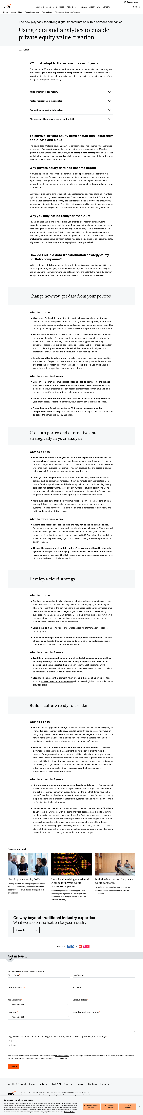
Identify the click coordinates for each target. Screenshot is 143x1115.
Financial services (32, 12)
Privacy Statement (62, 1055)
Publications (47, 12)
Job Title (78, 987)
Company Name (16, 987)
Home (5, 12)
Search (136, 6)
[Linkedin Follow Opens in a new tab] (68, 947)
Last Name (79, 975)
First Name (14, 975)
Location (13, 1011)
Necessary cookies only (109, 1107)
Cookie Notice (69, 1112)
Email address (80, 999)
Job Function (15, 999)
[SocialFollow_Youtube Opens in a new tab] (80, 947)
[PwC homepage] (7, 6)
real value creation (60, 197)
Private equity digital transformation (67, 12)
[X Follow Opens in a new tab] (76, 947)
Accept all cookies (127, 1107)
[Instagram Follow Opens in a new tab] (84, 947)
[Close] (139, 1106)
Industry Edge (16, 12)
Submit (14, 1067)
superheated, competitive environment (72, 72)
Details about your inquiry (86, 1011)
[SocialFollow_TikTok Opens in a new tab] (87, 947)
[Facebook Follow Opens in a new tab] (72, 947)
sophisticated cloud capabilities (57, 681)
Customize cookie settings (91, 1107)
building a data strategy (84, 152)
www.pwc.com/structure (80, 1095)
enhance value (97, 184)
